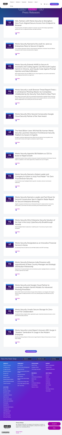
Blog (41, 9)
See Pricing (54, 358)
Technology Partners (50, 388)
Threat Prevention (6, 383)
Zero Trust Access (7, 414)
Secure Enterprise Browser (8, 381)
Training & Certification (50, 369)
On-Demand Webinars (36, 382)
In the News (22, 9)
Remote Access (6, 377)
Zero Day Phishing (7, 416)
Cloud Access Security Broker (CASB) (23, 372)
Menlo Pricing (34, 365)
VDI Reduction (6, 409)
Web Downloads (6, 412)
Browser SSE (5, 388)
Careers (47, 376)
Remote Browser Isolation (8, 379)
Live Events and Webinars (37, 376)
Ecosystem (24, 2)
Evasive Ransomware (7, 398)
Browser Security (20, 369)
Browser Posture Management (23, 367)
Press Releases (32, 9)
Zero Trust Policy (20, 385)
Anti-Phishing (20, 365)
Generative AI (6, 404)
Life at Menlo (48, 384)
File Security (5, 375)
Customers (48, 380)
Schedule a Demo (41, 358)
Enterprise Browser (21, 374)
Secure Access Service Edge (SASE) (23, 379)
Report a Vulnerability (50, 365)
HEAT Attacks (20, 376)
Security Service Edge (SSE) (23, 381)
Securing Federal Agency (8, 407)
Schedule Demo (54, 4)
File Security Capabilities (8, 400)
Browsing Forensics (7, 371)
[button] (12, 2)
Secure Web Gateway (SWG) (23, 383)
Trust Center (48, 390)
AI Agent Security (6, 369)
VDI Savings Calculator (36, 369)
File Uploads (5, 402)
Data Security (6, 396)
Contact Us (26, 358)
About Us (47, 374)
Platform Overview (7, 365)
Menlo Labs (34, 378)
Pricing (11, 6)
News (33, 380)
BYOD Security (6, 392)
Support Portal (48, 367)
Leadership (48, 382)
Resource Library (35, 386)
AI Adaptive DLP (6, 367)
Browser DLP (5, 373)
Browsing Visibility (7, 390)
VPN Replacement (7, 410)
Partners (47, 386)
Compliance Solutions (7, 394)
